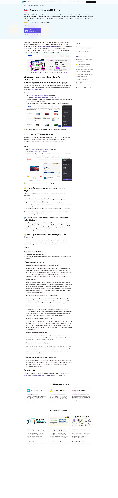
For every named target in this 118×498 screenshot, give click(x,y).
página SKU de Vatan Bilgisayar (40, 151)
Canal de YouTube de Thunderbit (42, 375)
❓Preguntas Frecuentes (34, 262)
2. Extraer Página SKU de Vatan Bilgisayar (38, 134)
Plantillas (30, 5)
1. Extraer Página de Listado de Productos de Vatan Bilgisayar (45, 83)
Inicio (25, 5)
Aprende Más (29, 370)
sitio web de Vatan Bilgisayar (36, 89)
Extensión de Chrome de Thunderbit (40, 95)
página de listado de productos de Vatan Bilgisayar (45, 97)
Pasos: (26, 93)
